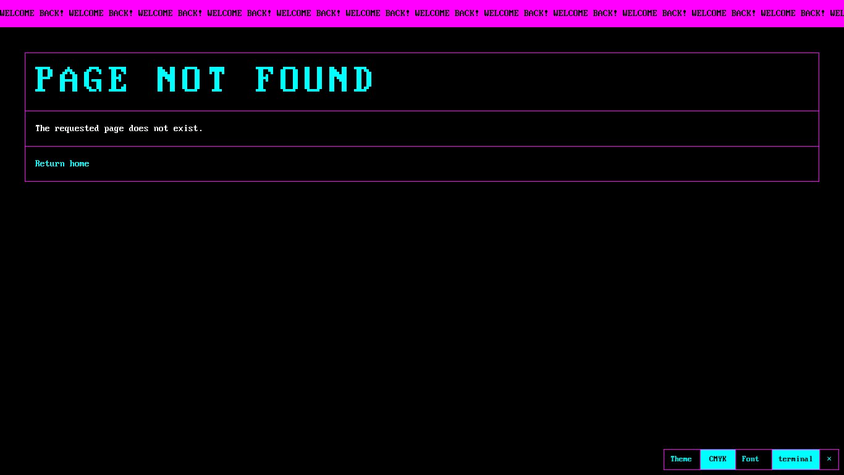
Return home (62, 164)
